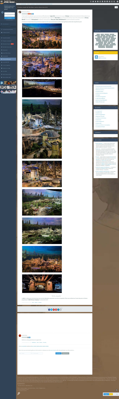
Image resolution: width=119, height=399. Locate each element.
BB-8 (37, 380)
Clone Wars (75, 380)
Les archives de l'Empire (100, 126)
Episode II (112, 34)
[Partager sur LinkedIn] (58, 310)
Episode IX (108, 35)
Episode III (97, 35)
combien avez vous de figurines (101, 93)
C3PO (30, 380)
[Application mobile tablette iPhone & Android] (91, 1)
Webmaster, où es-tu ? (100, 89)
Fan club (103, 38)
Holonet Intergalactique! (100, 114)
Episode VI (39, 378)
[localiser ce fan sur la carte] (31, 13)
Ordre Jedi (104, 160)
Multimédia (99, 40)
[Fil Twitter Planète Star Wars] (102, 1)
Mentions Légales (24, 388)
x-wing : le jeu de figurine (100, 98)
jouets (58, 380)
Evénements (98, 38)
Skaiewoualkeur (26, 11)
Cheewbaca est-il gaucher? (101, 96)
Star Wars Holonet (21, 385)
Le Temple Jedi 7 (99, 111)
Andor (98, 34)
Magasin (107, 39)
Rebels (105, 42)
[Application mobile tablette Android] (95, 1)
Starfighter (106, 44)
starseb (35, 346)
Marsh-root (98, 148)
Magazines (113, 39)
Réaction (36, 302)
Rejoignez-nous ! (42, 388)
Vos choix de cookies (31, 388)
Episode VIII (46, 381)
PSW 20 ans (101, 42)
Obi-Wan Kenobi (105, 40)
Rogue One (110, 42)
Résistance (104, 168)
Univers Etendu (102, 47)
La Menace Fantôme (81, 377)
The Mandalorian (109, 46)
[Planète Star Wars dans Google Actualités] (109, 1)
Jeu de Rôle (113, 38)
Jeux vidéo (98, 39)
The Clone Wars (101, 46)
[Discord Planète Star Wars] (107, 1)
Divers (102, 34)
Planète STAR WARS (9, 1)
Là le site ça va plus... (100, 91)
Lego (63, 380)
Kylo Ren (27, 380)
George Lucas (57, 377)
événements (89, 380)
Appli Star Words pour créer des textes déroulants (105, 88)
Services (113, 43)
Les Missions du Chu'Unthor (101, 118)
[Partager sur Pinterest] (54, 310)
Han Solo (113, 378)
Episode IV (103, 35)
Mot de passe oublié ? (9, 19)
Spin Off (100, 44)
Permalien (40, 302)
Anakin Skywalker (102, 378)
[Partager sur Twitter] (51, 310)
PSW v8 (18, 388)
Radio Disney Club (29, 385)
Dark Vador (22, 380)
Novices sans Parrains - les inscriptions (103, 125)
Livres (103, 39)
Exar (113, 164)
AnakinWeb (34, 377)
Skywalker (98, 159)
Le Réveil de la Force (96, 377)
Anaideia (46, 346)
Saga (105, 43)
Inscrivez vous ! (65, 353)
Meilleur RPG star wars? (100, 101)
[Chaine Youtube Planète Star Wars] (105, 1)
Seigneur (103, 164)
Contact (37, 388)
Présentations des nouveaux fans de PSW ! (104, 86)
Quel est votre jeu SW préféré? (101, 100)
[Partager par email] (61, 310)
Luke (115, 158)
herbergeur (98, 94)
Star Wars (47, 21)
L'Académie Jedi (99, 112)
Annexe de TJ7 (98, 119)
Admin (33, 302)
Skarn (32, 346)
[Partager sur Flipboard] (56, 310)
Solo (96, 44)
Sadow (110, 164)
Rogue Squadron (99, 43)
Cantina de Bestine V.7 (100, 121)
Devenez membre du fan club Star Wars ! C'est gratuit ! (9, 7)
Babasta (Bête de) (99, 143)
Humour (108, 38)
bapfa (44, 346)
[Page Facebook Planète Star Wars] (98, 1)
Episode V (114, 35)
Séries (109, 43)
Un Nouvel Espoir (45, 378)
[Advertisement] (54, 323)
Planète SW (112, 40)
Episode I (106, 34)
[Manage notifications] (117, 390)
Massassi (97, 156)
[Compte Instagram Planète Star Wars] (100, 1)
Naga (108, 164)
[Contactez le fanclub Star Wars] (112, 1)
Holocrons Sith (98, 123)
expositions (82, 380)
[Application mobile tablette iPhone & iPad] (93, 1)
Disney (64, 377)
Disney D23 (36, 21)
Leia (109, 378)
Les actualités (23, 346)
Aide (111, 394)
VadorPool (24, 335)
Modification (34, 342)
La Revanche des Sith (32, 378)
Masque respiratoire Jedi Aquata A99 (102, 171)
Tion (107, 159)
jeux (61, 380)
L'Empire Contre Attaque (60, 378)
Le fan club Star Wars (5, 26)
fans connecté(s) (102, 57)
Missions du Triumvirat (100, 116)
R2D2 (33, 380)
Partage (105, 394)
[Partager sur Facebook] (49, 310)
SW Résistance (112, 44)
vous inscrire (53, 350)
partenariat (20, 383)
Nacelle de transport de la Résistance (103, 167)
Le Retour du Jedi (74, 378)
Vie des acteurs (109, 47)
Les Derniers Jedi (52, 381)
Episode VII (89, 377)
